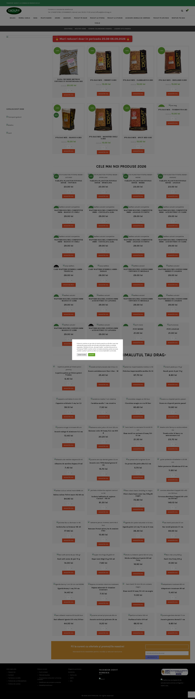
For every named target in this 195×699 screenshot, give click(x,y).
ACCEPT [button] (91, 354)
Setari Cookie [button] (82, 354)
